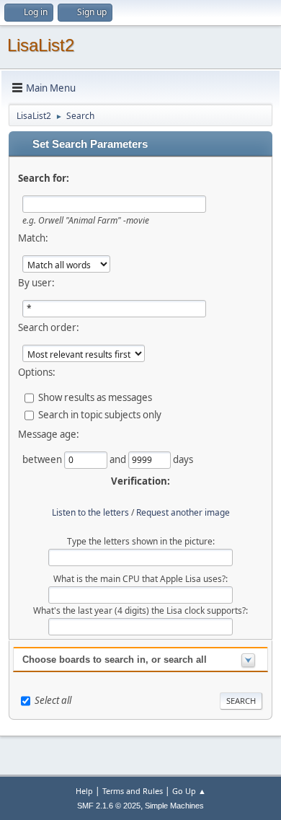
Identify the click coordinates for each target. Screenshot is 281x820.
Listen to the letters (90, 512)
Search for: (43, 178)
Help (84, 790)
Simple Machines (174, 805)
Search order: (48, 327)
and (119, 459)
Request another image (183, 512)
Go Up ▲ (189, 790)
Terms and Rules (132, 790)
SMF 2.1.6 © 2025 (108, 805)
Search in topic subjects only (99, 414)
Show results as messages (95, 397)
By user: (36, 282)
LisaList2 (40, 45)
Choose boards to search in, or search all (114, 659)
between (43, 459)
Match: (33, 238)
